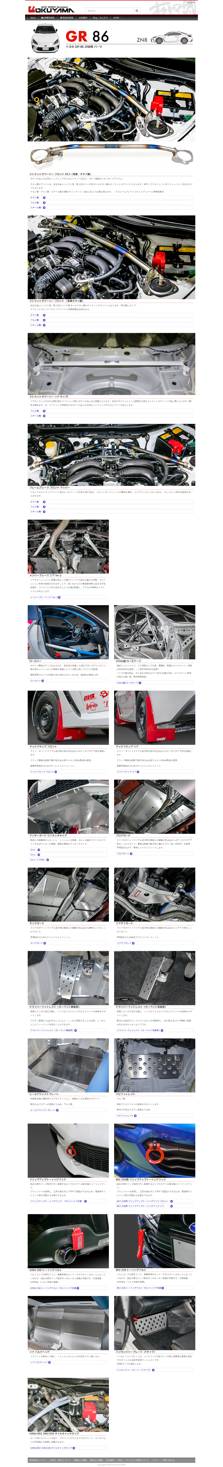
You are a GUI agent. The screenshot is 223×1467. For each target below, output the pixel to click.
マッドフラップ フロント (42, 771)
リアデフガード (124, 943)
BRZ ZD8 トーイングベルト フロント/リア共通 (139, 1287)
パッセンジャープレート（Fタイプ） (134, 1369)
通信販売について (37, 1460)
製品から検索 (96, 1460)
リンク (155, 1460)
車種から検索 (80, 1460)
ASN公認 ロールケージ (128, 682)
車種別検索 (49, 17)
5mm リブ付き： (38, 859)
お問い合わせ (168, 1460)
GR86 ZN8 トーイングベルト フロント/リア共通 (53, 1288)
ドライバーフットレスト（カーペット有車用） (139, 1030)
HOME (116, 17)
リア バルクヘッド (39, 1362)
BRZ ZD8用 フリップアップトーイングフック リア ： (143, 1206)
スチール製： (36, 207)
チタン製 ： (36, 197)
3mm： (34, 849)
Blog (120, 1460)
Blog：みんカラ (100, 17)
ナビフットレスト (125, 1115)
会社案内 (83, 17)
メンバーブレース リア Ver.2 (44, 597)
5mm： (34, 854)
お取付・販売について (60, 1460)
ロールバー (35, 680)
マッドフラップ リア (127, 771)
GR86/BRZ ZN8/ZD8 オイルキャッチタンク (51, 1447)
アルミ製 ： (36, 202)
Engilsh (191, 2)
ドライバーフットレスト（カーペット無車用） (52, 1030)
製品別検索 (67, 17)
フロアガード (123, 853)
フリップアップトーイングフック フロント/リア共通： (57, 1201)
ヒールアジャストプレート (43, 1110)
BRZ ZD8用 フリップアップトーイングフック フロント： (143, 1201)
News (33, 17)
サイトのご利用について (137, 1460)
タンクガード (37, 943)
